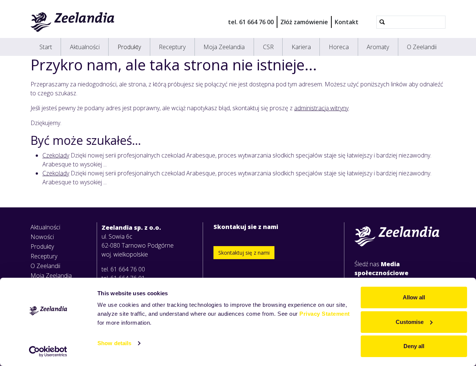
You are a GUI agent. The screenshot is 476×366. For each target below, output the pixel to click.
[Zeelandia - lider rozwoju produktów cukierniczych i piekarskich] (72, 22)
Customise (410, 322)
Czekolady (55, 155)
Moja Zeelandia (224, 47)
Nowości (42, 237)
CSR (268, 47)
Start (45, 47)
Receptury (172, 47)
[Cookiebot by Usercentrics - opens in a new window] (48, 351)
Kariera (301, 47)
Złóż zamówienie (304, 22)
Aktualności (85, 47)
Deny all (413, 346)
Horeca (339, 47)
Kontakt (346, 22)
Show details (114, 343)
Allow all (414, 297)
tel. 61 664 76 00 (251, 22)
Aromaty (378, 47)
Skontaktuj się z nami (244, 252)
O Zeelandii (422, 47)
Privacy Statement (324, 314)
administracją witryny (321, 108)
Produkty (129, 47)
